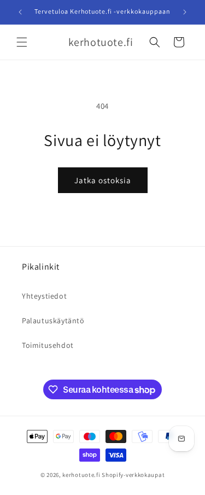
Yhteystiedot (44, 296)
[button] (22, 42)
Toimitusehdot (48, 345)
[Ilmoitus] (185, 12)
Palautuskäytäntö (53, 320)
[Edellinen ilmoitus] (20, 12)
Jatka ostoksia (102, 180)
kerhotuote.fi (81, 475)
